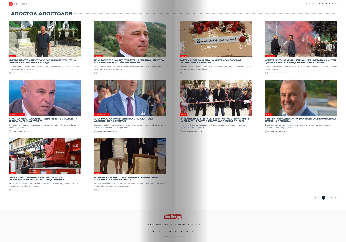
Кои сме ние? (150, 224)
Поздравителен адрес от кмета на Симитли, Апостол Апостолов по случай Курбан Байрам (129, 61)
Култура (12, 56)
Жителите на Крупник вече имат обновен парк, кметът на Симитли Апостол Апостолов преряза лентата (215, 119)
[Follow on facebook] (306, 3)
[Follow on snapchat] (323, 3)
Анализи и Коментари (16, 114)
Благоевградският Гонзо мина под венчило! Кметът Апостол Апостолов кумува (128, 178)
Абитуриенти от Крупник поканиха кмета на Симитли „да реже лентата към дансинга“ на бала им (300, 61)
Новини (183, 114)
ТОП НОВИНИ (270, 56)
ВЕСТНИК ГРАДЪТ (180, 224)
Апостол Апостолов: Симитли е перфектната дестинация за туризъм (123, 119)
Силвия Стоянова (17, 73)
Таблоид (183, 56)
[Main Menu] (11, 3)
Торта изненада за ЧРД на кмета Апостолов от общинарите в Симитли (210, 61)
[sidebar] (335, 3)
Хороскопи (159, 224)
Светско (98, 173)
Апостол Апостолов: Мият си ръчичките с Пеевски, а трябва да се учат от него (43, 119)
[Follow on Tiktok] (319, 3)
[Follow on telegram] (326, 3)
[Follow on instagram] (313, 3)
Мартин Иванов (102, 73)
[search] (332, 3)
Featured (98, 56)
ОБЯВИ (166, 224)
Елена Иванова (187, 131)
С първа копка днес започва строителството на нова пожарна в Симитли (300, 119)
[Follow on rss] (329, 3)
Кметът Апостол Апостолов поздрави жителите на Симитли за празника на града (42, 61)
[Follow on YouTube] (316, 3)
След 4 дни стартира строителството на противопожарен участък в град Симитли (36, 178)
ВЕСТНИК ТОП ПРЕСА (194, 224)
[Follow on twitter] (310, 3)
